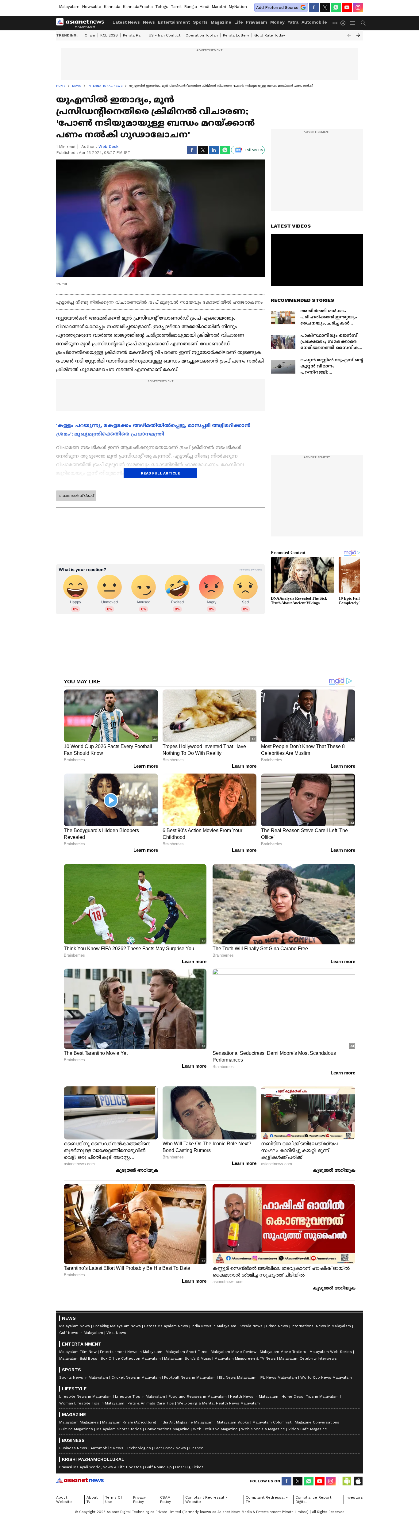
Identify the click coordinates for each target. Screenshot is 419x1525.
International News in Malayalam (321, 1326)
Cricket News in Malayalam (136, 1377)
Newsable (91, 6)
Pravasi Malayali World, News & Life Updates (100, 1467)
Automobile (314, 22)
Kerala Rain (133, 35)
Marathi (219, 6)
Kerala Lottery (236, 35)
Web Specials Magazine (263, 1429)
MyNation (238, 6)
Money (277, 22)
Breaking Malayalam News (117, 1326)
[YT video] (347, 7)
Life (238, 22)
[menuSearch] (363, 23)
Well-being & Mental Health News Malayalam (218, 1403)
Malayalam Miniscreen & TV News (245, 1358)
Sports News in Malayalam (83, 1377)
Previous (349, 35)
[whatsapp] (336, 7)
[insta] (358, 7)
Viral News (116, 1333)
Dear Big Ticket (189, 1467)
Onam (90, 35)
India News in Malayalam (213, 1326)
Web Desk (108, 146)
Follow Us (254, 150)
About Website (64, 1499)
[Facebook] (314, 7)
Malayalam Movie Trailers (283, 1352)
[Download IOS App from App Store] (358, 1481)
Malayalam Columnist (271, 1422)
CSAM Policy (165, 1499)
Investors (354, 1497)
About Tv (92, 1499)
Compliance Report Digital (313, 1499)
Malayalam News (74, 1326)
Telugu (161, 6)
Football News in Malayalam (190, 1377)
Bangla (190, 6)
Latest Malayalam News (166, 1326)
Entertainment (174, 22)
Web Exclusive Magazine (215, 1429)
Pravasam (256, 22)
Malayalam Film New (78, 1352)
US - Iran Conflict (164, 35)
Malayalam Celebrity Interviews (308, 1358)
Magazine (221, 22)
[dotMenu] (335, 23)
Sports (200, 22)
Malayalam (69, 6)
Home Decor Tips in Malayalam (310, 1396)
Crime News (277, 1326)
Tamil (176, 6)
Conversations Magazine (167, 1429)
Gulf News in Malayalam (81, 1333)
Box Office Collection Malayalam (131, 1358)
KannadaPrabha (138, 6)
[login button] (344, 23)
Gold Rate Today (269, 35)
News (149, 22)
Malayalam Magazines (79, 1422)
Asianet (80, 1480)
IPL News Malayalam (278, 1377)
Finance (196, 1448)
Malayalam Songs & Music (187, 1358)
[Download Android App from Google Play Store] (347, 1481)
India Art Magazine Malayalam (186, 1422)
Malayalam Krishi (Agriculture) (129, 1422)
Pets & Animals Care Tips (151, 1403)
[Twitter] (325, 7)
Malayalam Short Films (186, 1352)
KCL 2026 (109, 35)
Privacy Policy (139, 1499)
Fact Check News (170, 1448)
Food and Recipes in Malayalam (197, 1396)
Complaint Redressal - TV (267, 1499)
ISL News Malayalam (237, 1377)
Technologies (139, 1448)
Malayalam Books (233, 1422)
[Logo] (82, 23)
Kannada (112, 6)
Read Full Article (160, 473)
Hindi (204, 6)
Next (358, 35)
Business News (73, 1448)
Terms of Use (113, 1499)
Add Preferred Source (277, 7)
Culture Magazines (76, 1429)
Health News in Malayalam (254, 1396)
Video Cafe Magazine (307, 1429)
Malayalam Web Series (330, 1352)
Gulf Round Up (158, 1467)
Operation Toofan (202, 35)
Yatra (293, 22)
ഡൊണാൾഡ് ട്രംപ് (76, 496)
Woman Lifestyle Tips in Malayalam (91, 1403)
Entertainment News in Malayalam (131, 1352)
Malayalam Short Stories (119, 1429)
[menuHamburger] (353, 23)
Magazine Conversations (317, 1422)
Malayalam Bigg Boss (78, 1358)
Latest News (126, 22)
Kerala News (251, 1326)
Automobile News (106, 1448)
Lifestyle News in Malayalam (85, 1396)
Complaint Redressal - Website (206, 1499)
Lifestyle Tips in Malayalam (140, 1396)
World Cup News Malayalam (326, 1377)
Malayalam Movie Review (233, 1352)
